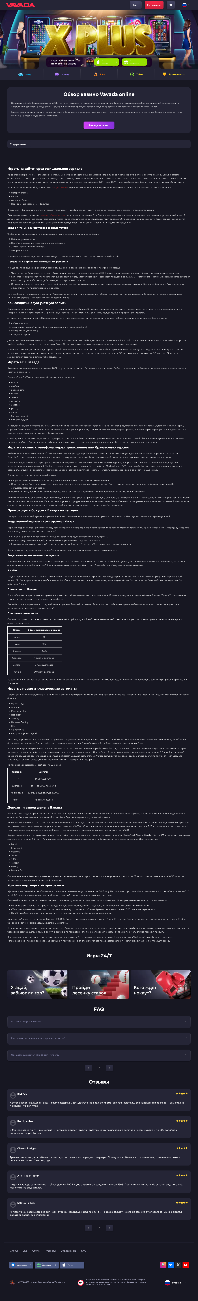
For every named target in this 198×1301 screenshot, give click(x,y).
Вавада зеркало (99, 125)
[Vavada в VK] (171, 1265)
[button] (194, 39)
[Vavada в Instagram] (163, 1265)
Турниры (50, 1250)
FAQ (83, 1250)
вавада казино (59, 187)
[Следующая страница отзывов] (109, 1228)
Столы (36, 1250)
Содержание (68, 1250)
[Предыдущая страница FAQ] (88, 1068)
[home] (20, 5)
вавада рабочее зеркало (53, 215)
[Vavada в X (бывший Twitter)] (178, 1265)
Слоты (14, 1250)
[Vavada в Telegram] (171, 5)
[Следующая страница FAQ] (109, 1068)
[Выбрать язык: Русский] (186, 5)
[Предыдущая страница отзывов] (88, 1228)
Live (25, 1250)
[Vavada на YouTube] (186, 1265)
